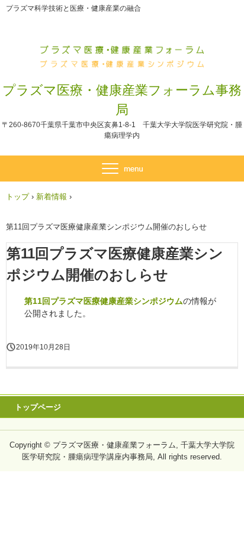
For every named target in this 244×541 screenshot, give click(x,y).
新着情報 (51, 196)
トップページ (38, 407)
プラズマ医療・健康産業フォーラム (122, 52)
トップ (17, 196)
